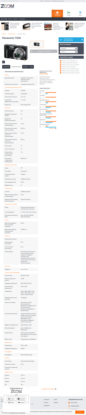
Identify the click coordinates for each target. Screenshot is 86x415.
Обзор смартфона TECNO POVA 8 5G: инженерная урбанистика (14, 25)
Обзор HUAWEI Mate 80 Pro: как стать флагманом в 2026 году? (36, 25)
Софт (80, 15)
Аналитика (47, 1)
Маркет (62, 1)
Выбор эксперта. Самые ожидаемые (70, 64)
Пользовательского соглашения (16, 412)
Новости (15, 19)
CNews (41, 1)
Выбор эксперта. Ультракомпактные (70, 68)
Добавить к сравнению (44, 51)
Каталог (3, 19)
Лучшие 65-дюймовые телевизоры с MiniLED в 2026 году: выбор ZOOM (58, 26)
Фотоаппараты (11, 33)
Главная (4, 33)
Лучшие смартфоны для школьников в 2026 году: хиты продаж (79, 25)
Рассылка (74, 402)
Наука (69, 15)
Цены (31, 66)
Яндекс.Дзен (75, 406)
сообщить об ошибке (47, 389)
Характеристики (16, 66)
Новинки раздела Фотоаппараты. (70, 62)
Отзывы (25, 66)
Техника (57, 15)
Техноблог (22, 19)
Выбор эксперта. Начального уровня (70, 70)
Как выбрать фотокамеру (68, 39)
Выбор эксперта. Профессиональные (71, 72)
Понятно (79, 412)
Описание (6, 66)
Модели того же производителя (69, 60)
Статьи (10, 19)
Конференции (55, 1)
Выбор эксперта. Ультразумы (69, 66)
